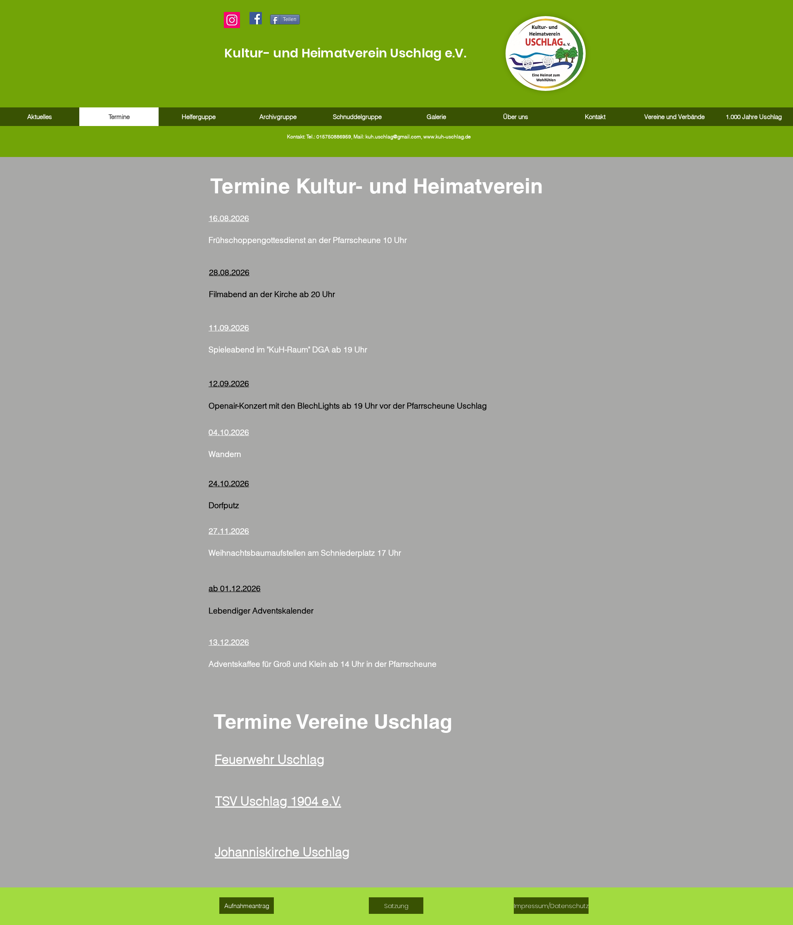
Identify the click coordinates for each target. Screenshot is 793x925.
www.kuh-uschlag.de (447, 136)
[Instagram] (232, 20)
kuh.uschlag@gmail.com (393, 136)
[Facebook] (255, 18)
